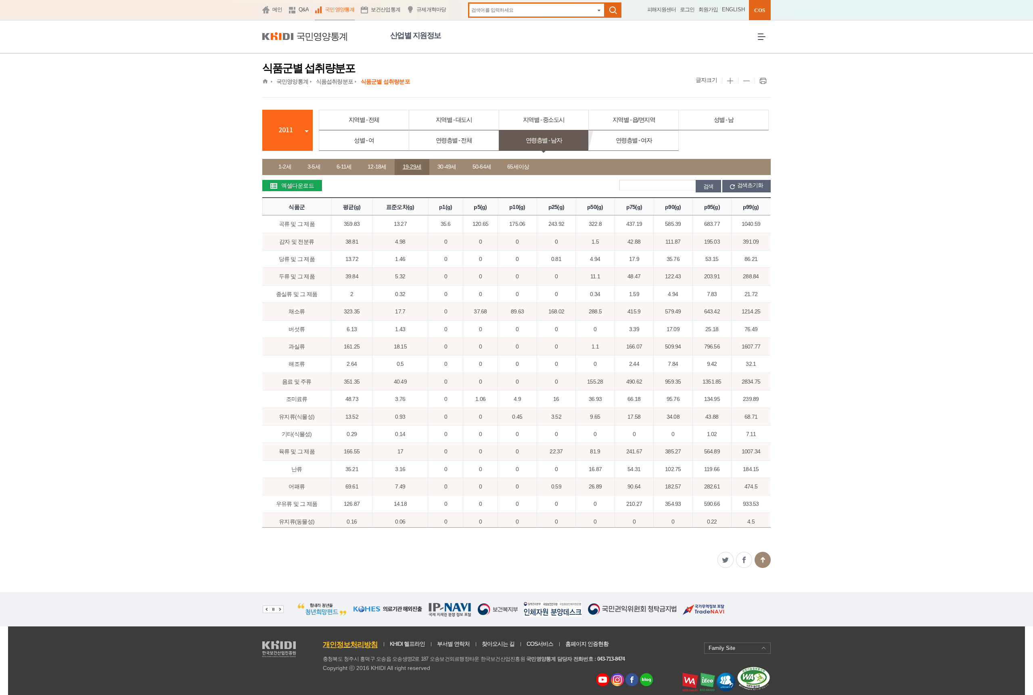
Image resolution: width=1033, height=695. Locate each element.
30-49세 (446, 166)
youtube (602, 677)
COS (759, 10)
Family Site (722, 648)
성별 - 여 (364, 140)
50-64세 (482, 166)
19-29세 (412, 166)
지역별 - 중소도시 (544, 119)
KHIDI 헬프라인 (407, 644)
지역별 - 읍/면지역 (634, 119)
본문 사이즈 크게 (730, 81)
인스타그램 (618, 680)
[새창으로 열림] (322, 615)
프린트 (763, 81)
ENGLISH (733, 9)
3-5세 (313, 166)
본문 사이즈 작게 (746, 81)
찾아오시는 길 (498, 644)
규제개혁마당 (431, 9)
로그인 (687, 9)
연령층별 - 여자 (634, 140)
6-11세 (344, 166)
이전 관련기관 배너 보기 (266, 609)
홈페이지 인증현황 (587, 644)
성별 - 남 (724, 119)
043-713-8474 (611, 659)
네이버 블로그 (647, 680)
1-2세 (284, 166)
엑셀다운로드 (297, 185)
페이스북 (744, 560)
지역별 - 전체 (364, 119)
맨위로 (763, 560)
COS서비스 (540, 644)
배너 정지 (273, 609)
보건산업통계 (386, 9)
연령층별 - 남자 (544, 140)
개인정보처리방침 (350, 645)
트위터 (725, 560)
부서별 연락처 (453, 644)
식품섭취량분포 (334, 81)
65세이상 (518, 166)
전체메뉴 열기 (764, 43)
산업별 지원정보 (415, 35)
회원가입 (708, 9)
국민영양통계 (340, 9)
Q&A (304, 9)
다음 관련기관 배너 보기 (280, 609)
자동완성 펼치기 (599, 10)
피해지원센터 (661, 9)
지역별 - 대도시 (454, 119)
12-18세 (377, 166)
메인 (277, 9)
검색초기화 (750, 185)
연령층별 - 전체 (454, 140)
